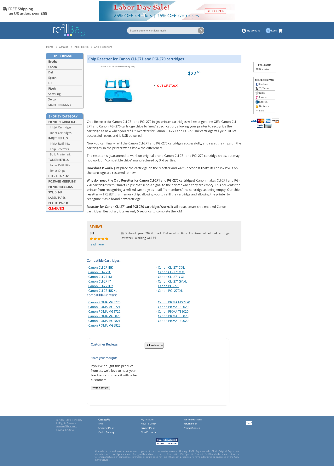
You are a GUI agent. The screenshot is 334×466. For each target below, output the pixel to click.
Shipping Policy (106, 428)
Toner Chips (56, 170)
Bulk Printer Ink (59, 154)
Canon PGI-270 (168, 286)
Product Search (191, 428)
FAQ (100, 423)
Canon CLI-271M (100, 277)
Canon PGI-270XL (170, 291)
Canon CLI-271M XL (171, 272)
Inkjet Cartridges (60, 127)
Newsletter (264, 69)
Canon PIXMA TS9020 (173, 321)
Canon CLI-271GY (100, 286)
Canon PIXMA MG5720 (104, 302)
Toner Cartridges (60, 133)
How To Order (148, 423)
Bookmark (264, 106)
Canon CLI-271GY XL (172, 281)
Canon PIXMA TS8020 (173, 316)
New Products (148, 432)
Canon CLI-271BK (100, 267)
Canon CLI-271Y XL (171, 277)
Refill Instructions (192, 419)
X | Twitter (264, 88)
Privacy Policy (148, 428)
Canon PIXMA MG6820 (104, 316)
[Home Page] (69, 35)
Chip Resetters (58, 149)
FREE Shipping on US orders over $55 (25, 11)
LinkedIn (263, 101)
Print (261, 110)
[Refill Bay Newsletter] (249, 424)
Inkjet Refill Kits (59, 143)
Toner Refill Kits (59, 165)
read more (97, 244)
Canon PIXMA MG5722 (104, 311)
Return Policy (190, 423)
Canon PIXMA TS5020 (173, 307)
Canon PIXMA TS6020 (173, 311)
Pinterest (263, 97)
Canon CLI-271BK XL (102, 291)
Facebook (263, 84)
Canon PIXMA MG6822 (104, 325)
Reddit (262, 93)
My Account (147, 419)
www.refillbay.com (66, 426)
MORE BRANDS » (59, 105)
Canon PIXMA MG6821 (104, 321)
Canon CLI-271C (99, 272)
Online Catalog (106, 432)
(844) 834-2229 (317, 11)
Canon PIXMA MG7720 (174, 302)
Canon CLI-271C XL (171, 267)
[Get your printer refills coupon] (167, 20)
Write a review (100, 387)
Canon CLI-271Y (99, 281)
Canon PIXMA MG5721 (104, 307)
